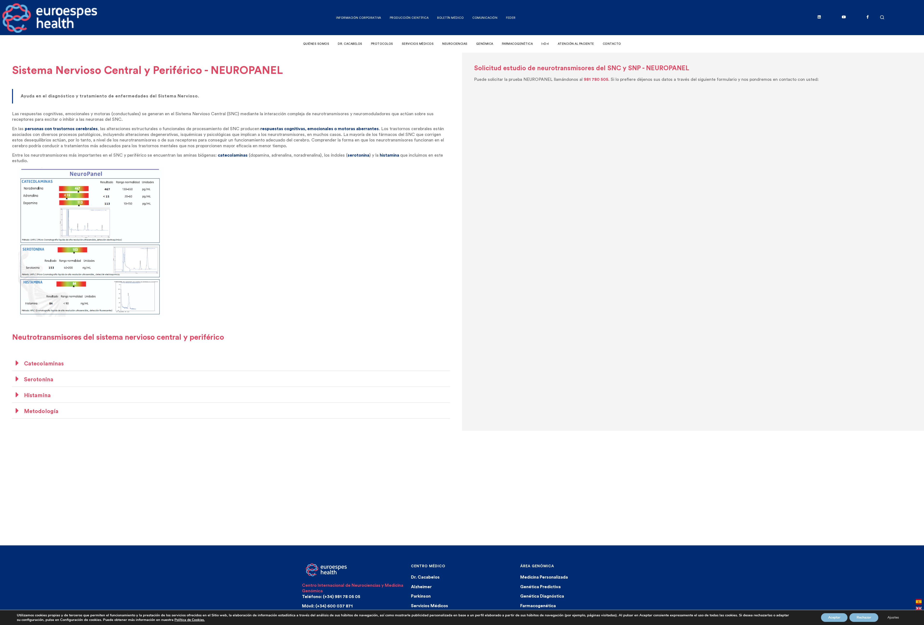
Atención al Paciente (576, 43)
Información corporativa (358, 17)
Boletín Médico (450, 17)
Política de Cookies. (189, 620)
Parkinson (421, 596)
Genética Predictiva (540, 587)
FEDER (511, 17)
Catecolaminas (44, 363)
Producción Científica (409, 17)
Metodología (41, 411)
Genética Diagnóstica (542, 596)
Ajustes (893, 617)
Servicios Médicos (418, 43)
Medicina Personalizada (544, 577)
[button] (231, 363)
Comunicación (484, 17)
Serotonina (38, 379)
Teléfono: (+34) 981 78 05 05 (331, 596)
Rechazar (864, 617)
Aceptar (834, 617)
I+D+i (545, 43)
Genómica (484, 43)
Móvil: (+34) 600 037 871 (327, 606)
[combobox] (918, 603)
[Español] (918, 603)
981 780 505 (596, 79)
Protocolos (382, 43)
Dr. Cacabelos (350, 43)
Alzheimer (421, 587)
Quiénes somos (316, 43)
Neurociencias (455, 43)
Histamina (37, 395)
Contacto (612, 43)
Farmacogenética (517, 43)
